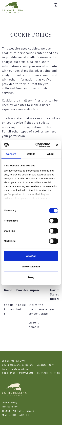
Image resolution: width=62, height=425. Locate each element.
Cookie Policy (9, 402)
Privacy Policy (10, 406)
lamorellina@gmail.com (15, 368)
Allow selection (31, 266)
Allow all (31, 255)
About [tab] (50, 153)
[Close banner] (57, 145)
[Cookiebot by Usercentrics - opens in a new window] (37, 145)
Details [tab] (31, 153)
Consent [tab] (11, 153)
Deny (31, 277)
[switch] (53, 220)
